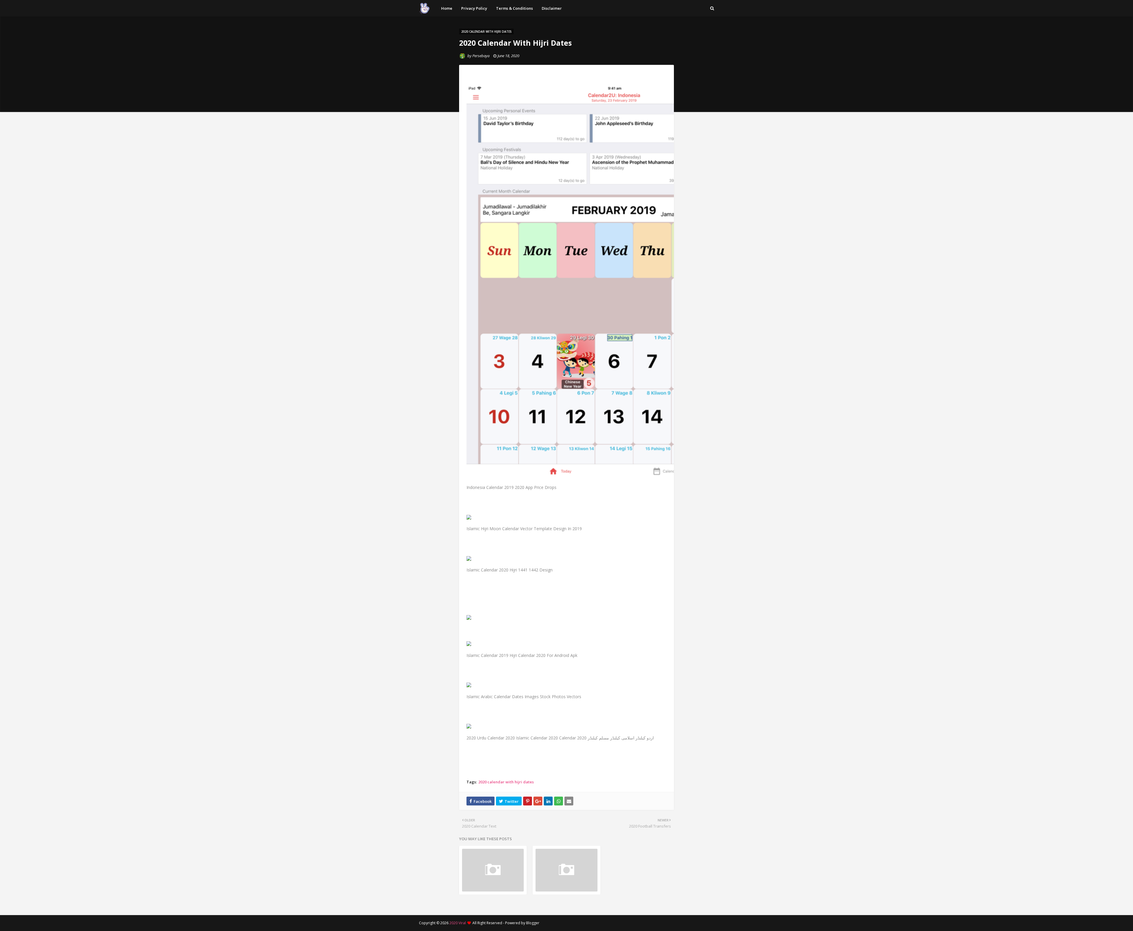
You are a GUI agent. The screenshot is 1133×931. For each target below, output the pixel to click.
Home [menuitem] (446, 8)
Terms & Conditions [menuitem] (514, 8)
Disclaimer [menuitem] (552, 8)
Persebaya (480, 55)
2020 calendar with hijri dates (506, 782)
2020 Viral (457, 922)
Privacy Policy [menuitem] (474, 8)
